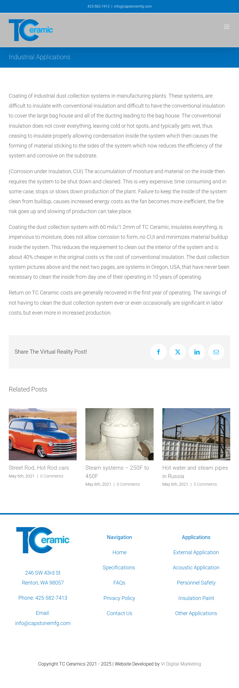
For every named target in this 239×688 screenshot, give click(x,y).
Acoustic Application (196, 567)
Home (119, 552)
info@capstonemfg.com (133, 6)
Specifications (119, 567)
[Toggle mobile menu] (227, 27)
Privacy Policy (119, 598)
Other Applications (196, 613)
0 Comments (51, 476)
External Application (196, 552)
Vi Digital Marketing (181, 664)
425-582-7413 (51, 598)
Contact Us (119, 613)
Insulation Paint (196, 598)
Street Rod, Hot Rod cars (39, 467)
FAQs (119, 583)
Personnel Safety (196, 583)
